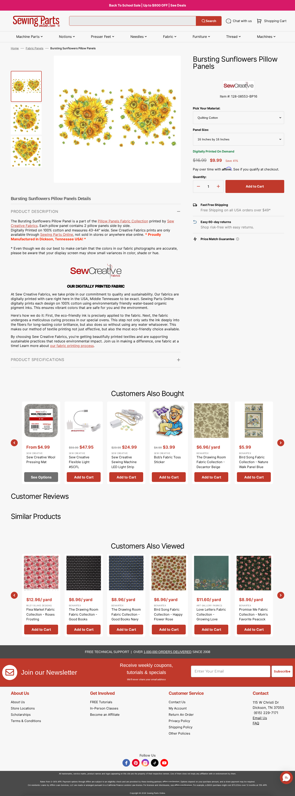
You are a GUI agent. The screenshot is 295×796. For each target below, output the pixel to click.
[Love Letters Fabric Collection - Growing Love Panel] (211, 595)
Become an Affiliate (105, 715)
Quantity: (199, 177)
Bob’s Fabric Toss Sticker (167, 459)
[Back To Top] (288, 789)
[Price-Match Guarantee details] (237, 239)
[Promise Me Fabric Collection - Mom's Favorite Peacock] (254, 595)
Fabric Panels (34, 48)
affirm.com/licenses (183, 785)
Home (15, 48)
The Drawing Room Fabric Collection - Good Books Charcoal (83, 616)
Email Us (260, 718)
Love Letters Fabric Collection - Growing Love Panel (211, 616)
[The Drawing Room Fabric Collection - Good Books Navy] (126, 595)
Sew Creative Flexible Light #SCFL (79, 462)
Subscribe (282, 671)
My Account (178, 708)
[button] (271, 21)
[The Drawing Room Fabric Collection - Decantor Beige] (211, 442)
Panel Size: (201, 130)
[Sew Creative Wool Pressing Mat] (41, 442)
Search (211, 21)
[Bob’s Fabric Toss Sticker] (169, 442)
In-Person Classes (104, 708)
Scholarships (21, 715)
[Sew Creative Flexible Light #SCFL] (84, 442)
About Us (18, 702)
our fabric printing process (72, 345)
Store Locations (23, 708)
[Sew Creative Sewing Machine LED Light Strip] (126, 442)
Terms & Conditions (26, 721)
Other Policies (179, 733)
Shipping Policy (180, 727)
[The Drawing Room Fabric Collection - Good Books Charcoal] (84, 595)
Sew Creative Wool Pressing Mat (40, 459)
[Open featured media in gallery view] (171, 65)
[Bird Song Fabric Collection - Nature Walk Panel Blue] (254, 442)
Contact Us (177, 702)
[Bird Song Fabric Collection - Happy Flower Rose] (169, 595)
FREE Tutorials (101, 702)
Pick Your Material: (206, 108)
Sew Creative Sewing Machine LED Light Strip (124, 462)
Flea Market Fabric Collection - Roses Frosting (40, 614)
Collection (123, 221)
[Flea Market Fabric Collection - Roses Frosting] (41, 595)
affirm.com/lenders (171, 781)
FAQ (256, 723)
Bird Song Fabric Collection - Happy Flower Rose (168, 614)
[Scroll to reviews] (238, 76)
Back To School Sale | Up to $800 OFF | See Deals (147, 5)
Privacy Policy (179, 721)
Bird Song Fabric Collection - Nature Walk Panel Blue (253, 462)
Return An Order (181, 715)
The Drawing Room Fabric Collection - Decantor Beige (211, 462)
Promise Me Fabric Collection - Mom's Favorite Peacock (253, 614)
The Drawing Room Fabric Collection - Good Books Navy (126, 614)
